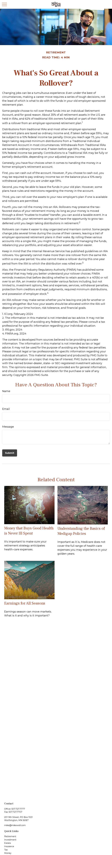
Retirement (10, 836)
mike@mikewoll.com (15, 825)
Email (6, 409)
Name (6, 391)
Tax (6, 849)
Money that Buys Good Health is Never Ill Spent (29, 531)
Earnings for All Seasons (24, 603)
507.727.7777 (18, 809)
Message (8, 426)
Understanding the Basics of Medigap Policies (81, 531)
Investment (10, 839)
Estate (7, 843)
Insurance (9, 846)
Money (7, 853)
